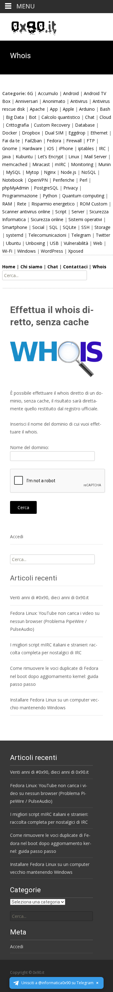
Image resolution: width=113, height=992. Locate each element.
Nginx (50, 172)
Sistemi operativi (85, 219)
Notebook (12, 180)
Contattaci (75, 267)
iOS (50, 148)
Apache (37, 109)
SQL (53, 227)
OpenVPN (38, 180)
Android (71, 93)
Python (50, 196)
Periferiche (63, 180)
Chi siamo (31, 267)
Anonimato (54, 101)
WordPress (52, 251)
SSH (85, 227)
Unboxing (35, 243)
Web (97, 243)
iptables (86, 148)
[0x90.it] (29, 25)
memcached (14, 164)
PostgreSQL (46, 188)
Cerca (23, 507)
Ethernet (99, 133)
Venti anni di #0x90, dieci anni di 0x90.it (49, 597)
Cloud (105, 117)
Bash (105, 109)
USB (54, 243)
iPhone (66, 148)
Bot (32, 117)
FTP (91, 141)
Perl (83, 180)
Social (38, 227)
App (54, 109)
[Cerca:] (51, 916)
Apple (68, 109)
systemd (14, 235)
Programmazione (20, 196)
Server (78, 212)
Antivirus (79, 101)
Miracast (41, 164)
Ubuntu (13, 243)
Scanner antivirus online (26, 212)
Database (85, 125)
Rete (21, 204)
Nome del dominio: (29, 447)
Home (8, 267)
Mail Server (95, 156)
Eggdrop (76, 133)
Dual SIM (54, 133)
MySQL (13, 172)
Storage (102, 227)
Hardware (32, 148)
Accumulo (48, 93)
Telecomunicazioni (47, 235)
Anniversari (26, 101)
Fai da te (11, 141)
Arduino (87, 109)
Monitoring (82, 164)
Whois (99, 267)
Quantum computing (83, 196)
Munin (104, 164)
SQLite (69, 227)
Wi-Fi (7, 251)
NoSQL (88, 172)
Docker (9, 133)
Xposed (75, 251)
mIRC (60, 164)
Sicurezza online (47, 219)
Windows (26, 251)
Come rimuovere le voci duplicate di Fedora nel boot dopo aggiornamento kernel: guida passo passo (54, 676)
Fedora (54, 141)
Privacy (70, 188)
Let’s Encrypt (50, 156)
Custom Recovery (52, 125)
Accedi (16, 536)
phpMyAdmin (15, 188)
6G (30, 93)
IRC (102, 148)
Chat (89, 117)
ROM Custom (93, 204)
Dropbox (31, 133)
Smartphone (14, 227)
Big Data (15, 117)
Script (61, 212)
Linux (73, 156)
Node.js (68, 172)
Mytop (32, 172)
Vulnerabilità (76, 243)
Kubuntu (24, 156)
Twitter (103, 235)
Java (6, 156)
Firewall (74, 141)
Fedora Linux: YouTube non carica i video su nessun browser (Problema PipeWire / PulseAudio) (55, 621)
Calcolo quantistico (60, 117)
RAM (7, 204)
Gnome (9, 148)
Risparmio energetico (53, 204)
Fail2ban (33, 141)
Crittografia (17, 125)
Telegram (81, 235)
